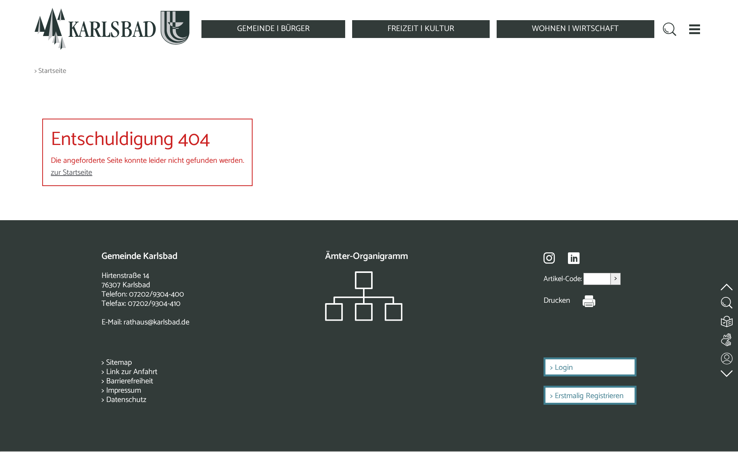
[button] (695, 29)
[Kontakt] (727, 357)
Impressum (123, 390)
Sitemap (119, 362)
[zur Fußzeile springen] (727, 371)
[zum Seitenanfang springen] (727, 282)
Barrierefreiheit (129, 381)
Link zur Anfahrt (131, 372)
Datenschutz (126, 399)
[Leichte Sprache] (727, 319)
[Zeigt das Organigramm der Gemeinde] (364, 318)
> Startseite (50, 71)
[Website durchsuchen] (669, 30)
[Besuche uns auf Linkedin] (574, 258)
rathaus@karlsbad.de (156, 322)
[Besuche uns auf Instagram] (549, 257)
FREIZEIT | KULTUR (420, 28)
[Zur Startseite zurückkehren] (111, 12)
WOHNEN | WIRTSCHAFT (575, 28)
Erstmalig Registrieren (589, 396)
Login (564, 367)
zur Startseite (71, 172)
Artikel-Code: (563, 279)
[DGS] (727, 338)
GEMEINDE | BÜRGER (273, 28)
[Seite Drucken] (583, 301)
